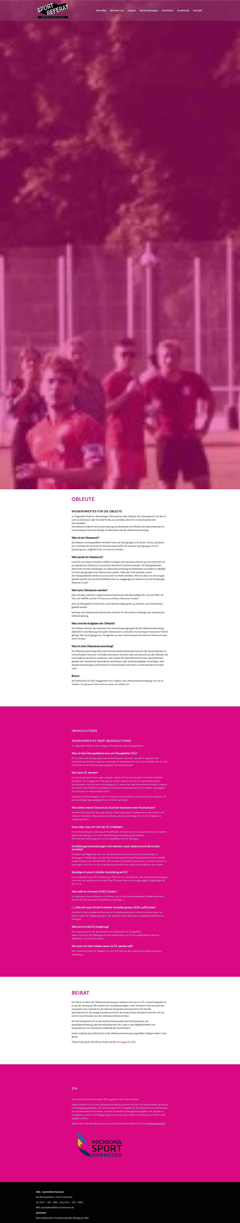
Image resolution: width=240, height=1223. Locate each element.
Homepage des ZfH (125, 1041)
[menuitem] (101, 10)
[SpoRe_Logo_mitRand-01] (53, 10)
